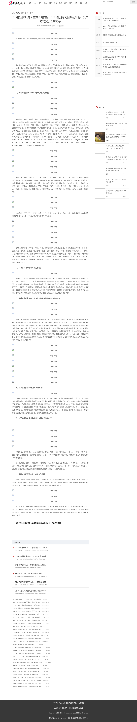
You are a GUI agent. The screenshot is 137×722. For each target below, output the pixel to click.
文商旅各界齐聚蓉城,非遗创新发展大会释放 (26, 605)
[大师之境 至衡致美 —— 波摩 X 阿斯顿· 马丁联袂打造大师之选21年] (100, 119)
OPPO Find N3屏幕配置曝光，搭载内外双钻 (26, 602)
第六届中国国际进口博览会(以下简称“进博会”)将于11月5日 (28, 567)
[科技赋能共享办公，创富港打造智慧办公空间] (100, 130)
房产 (65, 3)
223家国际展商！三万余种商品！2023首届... (32, 548)
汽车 (76, 3)
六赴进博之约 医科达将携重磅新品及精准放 (26, 608)
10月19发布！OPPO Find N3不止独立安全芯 (26, 632)
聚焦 (26, 13)
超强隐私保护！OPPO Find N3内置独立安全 (26, 611)
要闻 (40, 3)
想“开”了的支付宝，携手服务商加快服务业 (26, 656)
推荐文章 (101, 107)
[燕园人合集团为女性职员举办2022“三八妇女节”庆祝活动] (100, 153)
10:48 (98, 19)
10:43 (98, 35)
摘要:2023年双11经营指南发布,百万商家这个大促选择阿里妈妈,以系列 (31, 584)
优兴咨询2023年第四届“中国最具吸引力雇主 (27, 614)
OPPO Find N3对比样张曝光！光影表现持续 (26, 620)
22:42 (98, 66)
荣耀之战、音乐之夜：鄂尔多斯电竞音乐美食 (27, 677)
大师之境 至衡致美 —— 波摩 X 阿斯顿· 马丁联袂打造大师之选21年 (116, 114)
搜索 (133, 2)
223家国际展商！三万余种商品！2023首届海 (27, 599)
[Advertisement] (110, 91)
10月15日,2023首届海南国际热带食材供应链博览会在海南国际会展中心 (31, 550)
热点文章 (101, 13)
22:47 (98, 58)
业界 (81, 3)
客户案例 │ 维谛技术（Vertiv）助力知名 (25, 626)
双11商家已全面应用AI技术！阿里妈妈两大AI (27, 617)
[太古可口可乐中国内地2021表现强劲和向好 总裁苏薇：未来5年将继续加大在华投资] (100, 142)
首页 (29, 3)
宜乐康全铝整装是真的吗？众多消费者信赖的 (27, 647)
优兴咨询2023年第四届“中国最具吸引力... (31, 574)
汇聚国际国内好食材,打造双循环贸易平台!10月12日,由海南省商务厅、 (31, 593)
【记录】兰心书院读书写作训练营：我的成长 (27, 653)
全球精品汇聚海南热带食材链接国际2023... (31, 591)
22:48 (98, 73)
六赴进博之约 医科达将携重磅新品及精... (30, 565)
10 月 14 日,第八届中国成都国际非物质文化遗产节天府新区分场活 (30, 559)
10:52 (98, 27)
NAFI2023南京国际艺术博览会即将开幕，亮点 (27, 662)
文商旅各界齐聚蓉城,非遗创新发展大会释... (31, 556)
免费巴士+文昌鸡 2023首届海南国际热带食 (26, 641)
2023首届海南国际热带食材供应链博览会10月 (27, 638)
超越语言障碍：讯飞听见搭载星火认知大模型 (27, 683)
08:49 (98, 43)
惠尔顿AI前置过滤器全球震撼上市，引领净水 (27, 650)
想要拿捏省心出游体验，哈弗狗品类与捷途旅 (27, 686)
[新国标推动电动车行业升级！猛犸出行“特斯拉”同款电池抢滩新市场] (100, 164)
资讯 (31, 13)
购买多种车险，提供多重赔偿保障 (23, 644)
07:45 (98, 50)
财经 (35, 3)
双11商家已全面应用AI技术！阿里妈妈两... (31, 582)
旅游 (60, 3)
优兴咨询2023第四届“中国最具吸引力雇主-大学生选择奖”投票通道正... (31, 576)
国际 (50, 3)
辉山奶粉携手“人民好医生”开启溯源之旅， (26, 674)
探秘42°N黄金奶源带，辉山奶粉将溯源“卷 (26, 671)
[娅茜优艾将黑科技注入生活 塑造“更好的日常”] (100, 187)
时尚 (70, 3)
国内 (45, 3)
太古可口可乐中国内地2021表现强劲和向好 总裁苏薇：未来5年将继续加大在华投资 (116, 137)
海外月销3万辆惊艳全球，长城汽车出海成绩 (27, 680)
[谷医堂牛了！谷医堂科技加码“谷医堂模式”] (100, 198)
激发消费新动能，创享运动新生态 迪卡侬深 (26, 659)
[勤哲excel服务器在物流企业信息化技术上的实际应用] (100, 175)
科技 (55, 3)
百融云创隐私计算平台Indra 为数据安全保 (26, 635)
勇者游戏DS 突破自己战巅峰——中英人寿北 (27, 668)
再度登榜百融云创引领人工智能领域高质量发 (27, 629)
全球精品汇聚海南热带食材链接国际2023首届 (27, 623)
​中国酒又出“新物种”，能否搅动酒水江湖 (25, 665)
